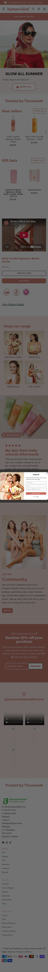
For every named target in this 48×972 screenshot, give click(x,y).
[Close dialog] (46, 473)
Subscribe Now (36, 493)
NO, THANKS (36, 496)
